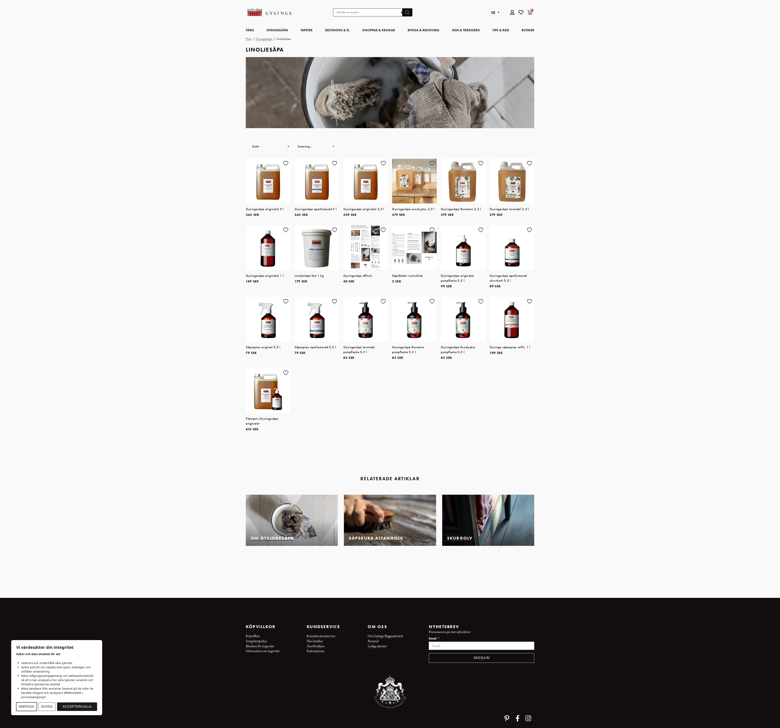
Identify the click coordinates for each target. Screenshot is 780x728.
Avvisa (47, 706)
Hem (249, 39)
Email (433, 638)
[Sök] (407, 12)
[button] (495, 12)
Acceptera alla (77, 706)
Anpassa (26, 706)
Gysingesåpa (264, 39)
